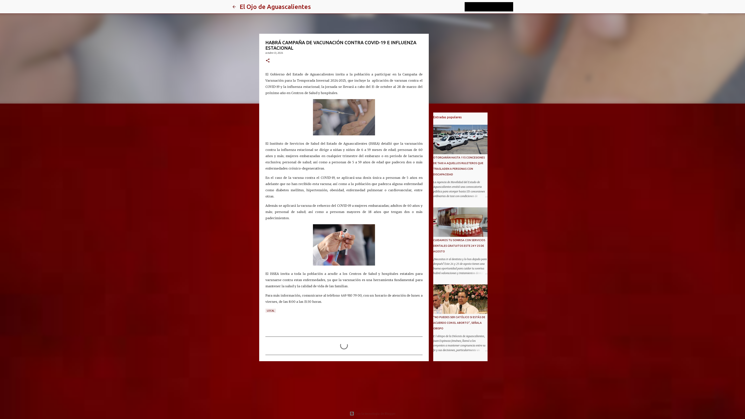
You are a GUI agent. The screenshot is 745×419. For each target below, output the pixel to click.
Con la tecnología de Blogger (375, 413)
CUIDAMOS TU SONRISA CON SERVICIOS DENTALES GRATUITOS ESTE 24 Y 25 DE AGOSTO (459, 246)
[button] (267, 60)
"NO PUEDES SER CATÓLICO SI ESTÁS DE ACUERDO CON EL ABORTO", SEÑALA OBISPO (459, 323)
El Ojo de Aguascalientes (275, 6)
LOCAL (270, 310)
